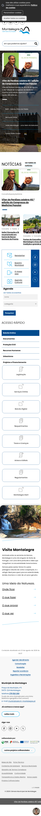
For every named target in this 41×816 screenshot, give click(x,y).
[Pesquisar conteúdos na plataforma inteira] (36, 43)
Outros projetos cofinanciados (17, 750)
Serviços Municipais (29, 766)
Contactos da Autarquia (11, 766)
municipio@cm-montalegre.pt (21, 701)
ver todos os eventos (12, 292)
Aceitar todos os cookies (14, 18)
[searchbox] (20, 43)
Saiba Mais (9, 714)
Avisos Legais (32, 777)
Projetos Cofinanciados (10, 781)
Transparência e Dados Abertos (13, 777)
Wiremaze (35, 787)
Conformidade (20, 773)
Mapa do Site (7, 762)
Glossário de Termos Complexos (14, 770)
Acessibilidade (7, 773)
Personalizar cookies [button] (12, 12)
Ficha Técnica (18, 762)
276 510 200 (14, 693)
